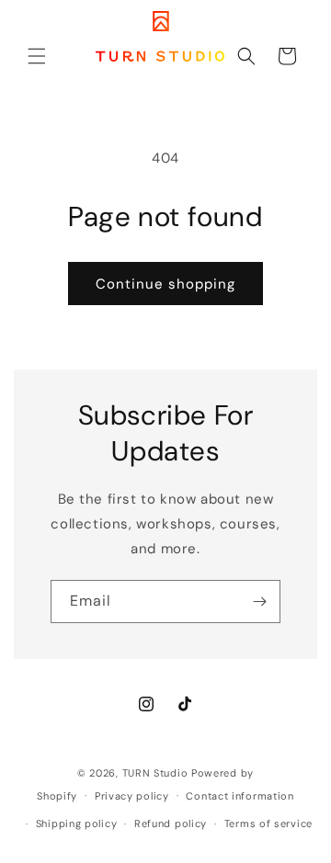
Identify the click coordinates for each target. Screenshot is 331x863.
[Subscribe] (259, 601)
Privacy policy (132, 795)
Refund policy (170, 823)
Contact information (239, 795)
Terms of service (268, 823)
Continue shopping (165, 284)
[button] (37, 56)
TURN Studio (155, 772)
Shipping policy (77, 823)
